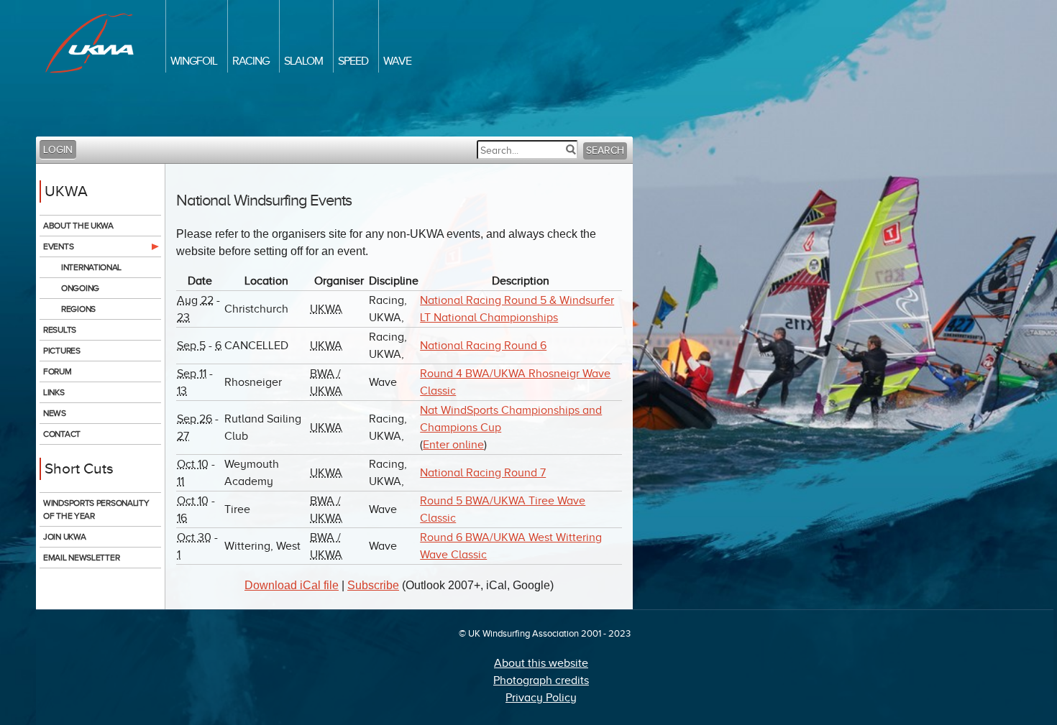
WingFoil (193, 61)
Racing (250, 61)
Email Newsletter (81, 558)
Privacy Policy (541, 697)
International (91, 267)
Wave (397, 61)
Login (58, 149)
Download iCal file (291, 585)
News (54, 413)
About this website (541, 663)
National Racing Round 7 (483, 472)
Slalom (303, 61)
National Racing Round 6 (483, 345)
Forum (57, 371)
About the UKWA (78, 226)
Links (54, 392)
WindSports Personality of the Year (96, 509)
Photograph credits (541, 680)
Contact (62, 434)
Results (59, 330)
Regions (78, 309)
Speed (353, 61)
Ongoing (80, 288)
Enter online (453, 444)
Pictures (62, 351)
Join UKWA (64, 537)
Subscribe (373, 585)
